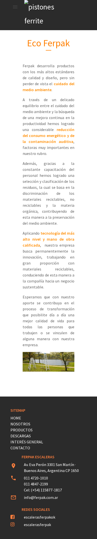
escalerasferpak (37, 524)
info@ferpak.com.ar (41, 497)
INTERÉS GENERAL (26, 441)
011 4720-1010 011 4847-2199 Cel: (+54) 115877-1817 (43, 483)
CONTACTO (20, 447)
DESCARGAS (20, 435)
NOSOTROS (20, 423)
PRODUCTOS (21, 429)
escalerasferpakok (39, 517)
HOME (15, 417)
